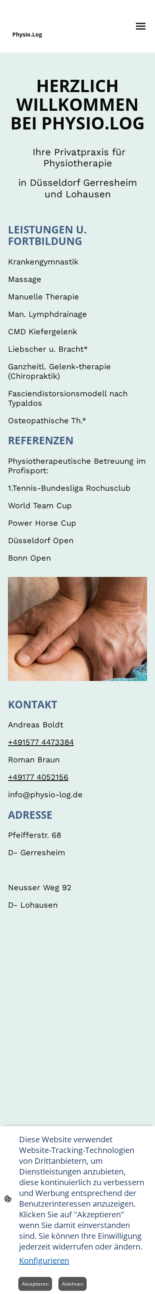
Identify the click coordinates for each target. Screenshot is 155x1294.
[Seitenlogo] (42, 45)
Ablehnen (72, 1284)
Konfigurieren (44, 1260)
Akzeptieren (35, 1284)
